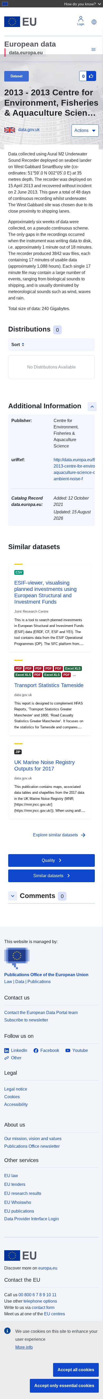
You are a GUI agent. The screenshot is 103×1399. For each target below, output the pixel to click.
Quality (48, 860)
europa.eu (47, 1268)
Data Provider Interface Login (31, 1219)
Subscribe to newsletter (26, 1020)
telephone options (40, 1301)
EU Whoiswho (17, 1202)
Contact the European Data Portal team (41, 1012)
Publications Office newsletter (32, 1146)
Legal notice (15, 1089)
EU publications (19, 1211)
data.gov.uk (29, 129)
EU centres (54, 1314)
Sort (15, 344)
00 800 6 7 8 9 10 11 (37, 1295)
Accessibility (16, 1104)
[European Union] (49, 1255)
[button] (83, 3)
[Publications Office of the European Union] (49, 957)
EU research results (22, 1193)
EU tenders (14, 1184)
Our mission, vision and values (33, 1138)
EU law (11, 1175)
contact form (43, 1307)
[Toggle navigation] (93, 50)
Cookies (12, 1097)
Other (16, 1058)
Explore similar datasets (59, 835)
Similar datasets (48, 875)
